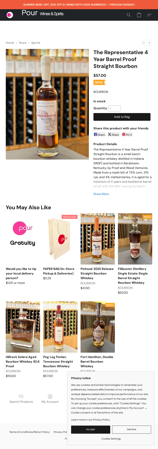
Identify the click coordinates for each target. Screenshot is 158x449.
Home (10, 43)
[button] (10, 15)
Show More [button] (101, 194)
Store (22, 43)
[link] (111, 437)
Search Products (21, 402)
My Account (50, 402)
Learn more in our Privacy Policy (90, 419)
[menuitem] (144, 43)
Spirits (35, 43)
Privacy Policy (62, 432)
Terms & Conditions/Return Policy (29, 432)
